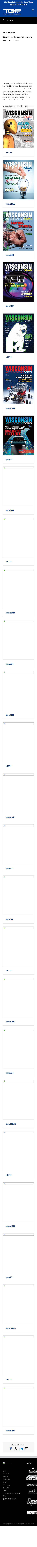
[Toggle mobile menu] (33, 10)
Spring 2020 (10, 255)
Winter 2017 (10, 919)
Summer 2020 (10, 203)
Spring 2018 (10, 664)
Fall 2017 (8, 766)
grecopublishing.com (10, 1499)
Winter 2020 (10, 306)
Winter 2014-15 (11, 1328)
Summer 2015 (10, 1226)
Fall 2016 (8, 970)
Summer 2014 (10, 1430)
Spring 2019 (10, 459)
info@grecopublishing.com (11, 1493)
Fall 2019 (8, 357)
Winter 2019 (10, 510)
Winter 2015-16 (11, 1124)
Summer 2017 (10, 817)
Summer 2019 (10, 408)
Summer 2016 (10, 1021)
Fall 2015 (8, 1175)
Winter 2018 (10, 715)
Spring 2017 (9, 868)
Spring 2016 (10, 1072)
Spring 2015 (10, 1277)
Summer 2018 (10, 612)
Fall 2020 (9, 152)
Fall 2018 (8, 561)
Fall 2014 (8, 1379)
